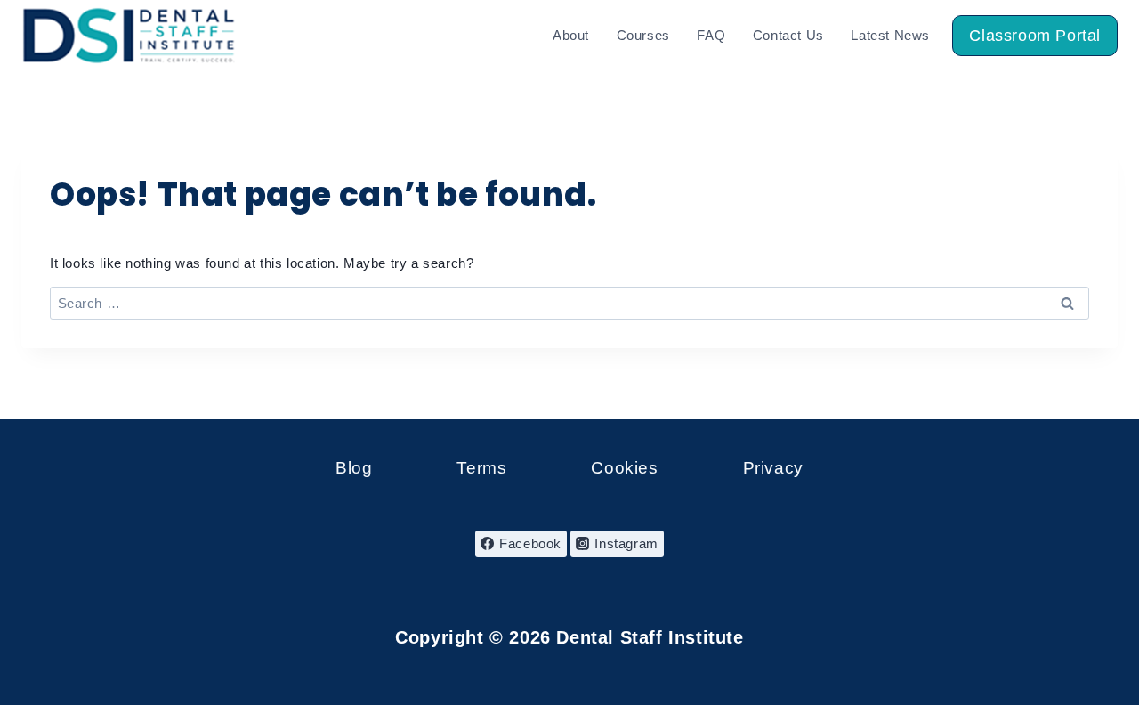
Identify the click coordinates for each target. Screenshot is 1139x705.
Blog (353, 467)
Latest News (890, 35)
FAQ (711, 35)
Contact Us (788, 35)
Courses (643, 35)
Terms (481, 467)
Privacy (773, 467)
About (571, 35)
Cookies (624, 467)
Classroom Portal (1035, 36)
